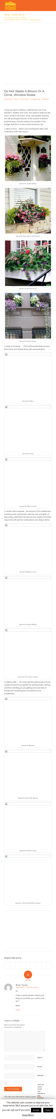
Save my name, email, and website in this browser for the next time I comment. (41, 1095)
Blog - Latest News (14, 14)
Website (40, 1075)
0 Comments (24, 99)
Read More (28, 1115)
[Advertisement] (28, 54)
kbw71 (46, 99)
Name (40, 1057)
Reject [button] (48, 1110)
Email (40, 1066)
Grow (38, 99)
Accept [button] (36, 1110)
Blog (23, 18)
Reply (18, 1010)
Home (17, 18)
